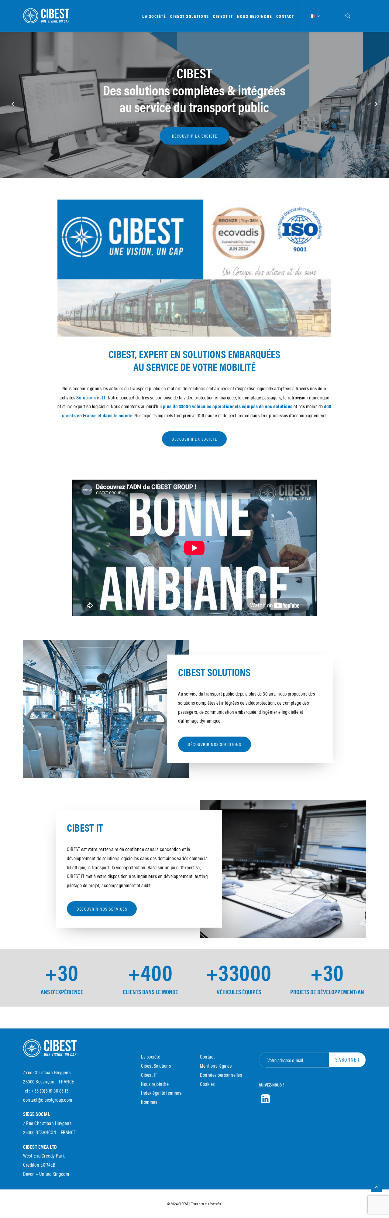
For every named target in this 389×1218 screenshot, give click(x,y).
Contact (285, 16)
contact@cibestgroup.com (47, 1099)
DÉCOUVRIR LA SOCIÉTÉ (194, 439)
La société (154, 16)
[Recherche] (348, 16)
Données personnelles (221, 1074)
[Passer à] (314, 16)
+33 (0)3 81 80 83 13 (49, 1090)
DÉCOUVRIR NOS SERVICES (102, 908)
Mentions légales (216, 1065)
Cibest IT (223, 16)
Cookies (207, 1083)
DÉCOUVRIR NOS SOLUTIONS (214, 744)
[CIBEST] (46, 15)
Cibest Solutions (189, 16)
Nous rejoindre (254, 16)
